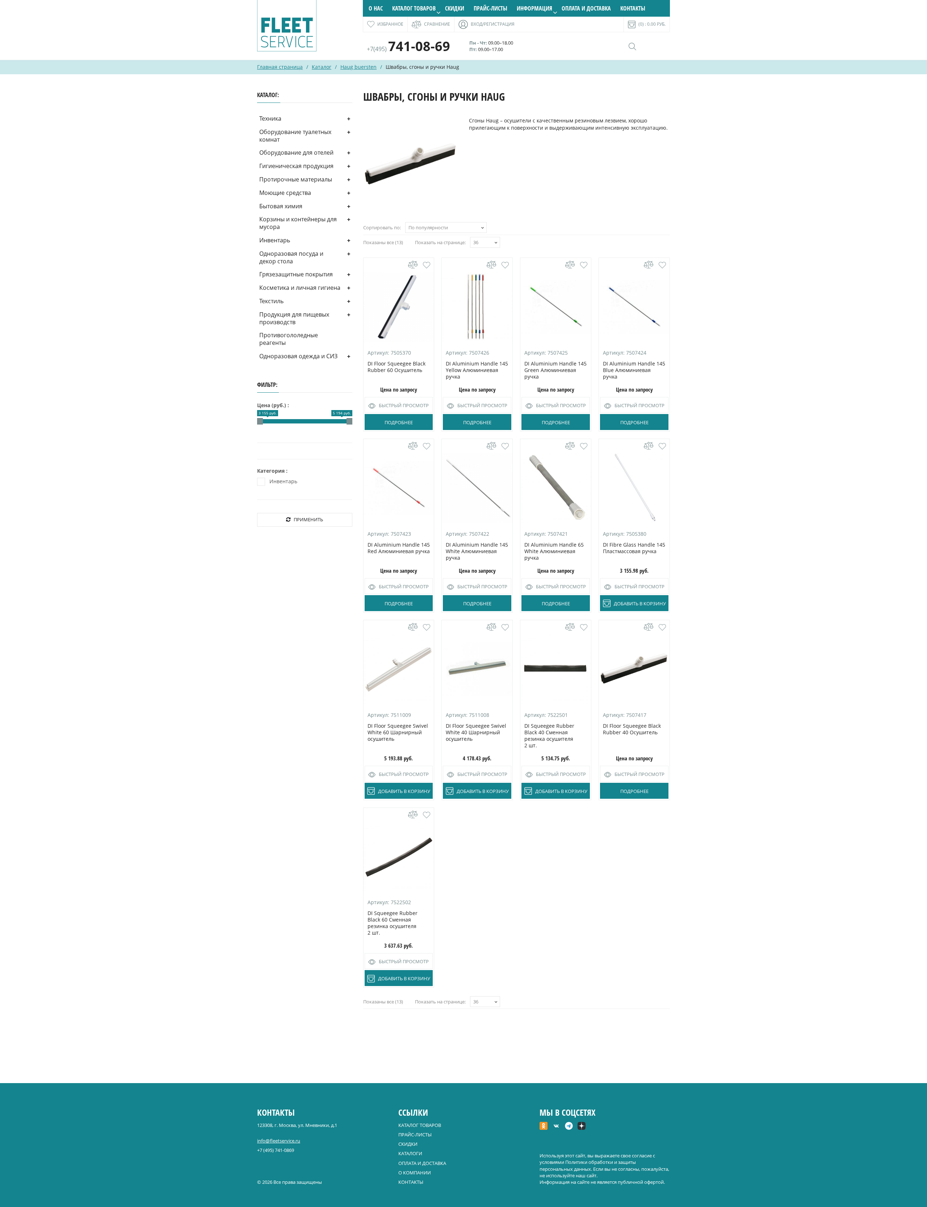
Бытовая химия (280, 206)
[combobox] (446, 227)
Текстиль (271, 301)
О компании (414, 1172)
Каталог (321, 66)
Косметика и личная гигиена (299, 288)
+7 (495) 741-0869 (275, 1150)
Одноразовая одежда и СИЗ (298, 356)
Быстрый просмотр (404, 405)
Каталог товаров (414, 8)
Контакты (632, 8)
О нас (376, 8)
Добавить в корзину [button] (640, 603)
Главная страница (280, 66)
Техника (270, 118)
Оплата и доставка (586, 8)
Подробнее (399, 422)
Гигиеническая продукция (296, 166)
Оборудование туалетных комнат (295, 135)
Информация (534, 8)
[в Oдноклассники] (544, 1126)
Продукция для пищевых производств (294, 318)
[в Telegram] (569, 1126)
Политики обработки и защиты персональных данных (588, 1165)
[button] (426, 265)
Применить (308, 519)
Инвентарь (274, 240)
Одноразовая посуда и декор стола (291, 257)
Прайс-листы (490, 8)
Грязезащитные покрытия (296, 274)
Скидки (454, 8)
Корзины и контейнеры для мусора (298, 223)
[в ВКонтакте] (556, 1126)
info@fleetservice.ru (278, 1140)
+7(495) (408, 49)
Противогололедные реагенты (288, 339)
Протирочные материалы (295, 179)
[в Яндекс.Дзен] (582, 1126)
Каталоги (410, 1153)
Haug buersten (358, 66)
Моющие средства (285, 193)
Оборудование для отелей (296, 152)
